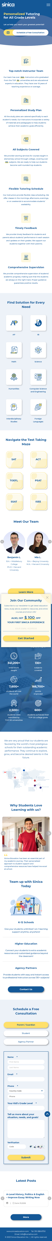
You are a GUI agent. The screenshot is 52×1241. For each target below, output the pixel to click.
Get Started (26, 638)
